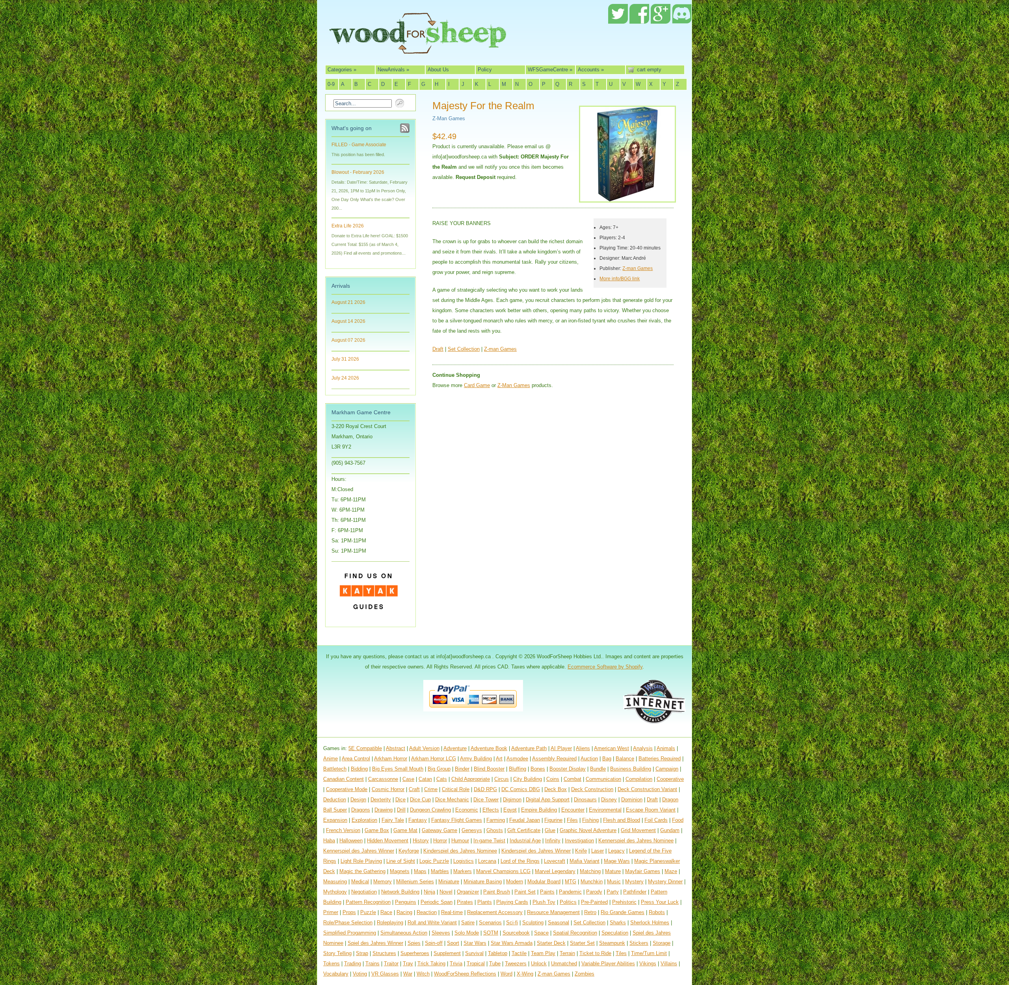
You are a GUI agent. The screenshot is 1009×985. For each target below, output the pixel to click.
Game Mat (405, 830)
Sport (453, 943)
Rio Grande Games (622, 912)
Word (506, 974)
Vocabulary (335, 974)
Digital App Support (548, 800)
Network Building (400, 892)
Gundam (669, 830)
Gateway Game (439, 830)
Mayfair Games (642, 871)
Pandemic (570, 892)
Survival (474, 953)
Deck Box (555, 789)
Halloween (351, 840)
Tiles (621, 953)
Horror (440, 840)
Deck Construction (592, 789)
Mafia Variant (584, 861)
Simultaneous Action (403, 933)
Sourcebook (516, 933)
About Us (438, 70)
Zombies (584, 974)
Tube (495, 963)
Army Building (476, 759)
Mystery (634, 881)
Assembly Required (554, 759)
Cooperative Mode (346, 789)
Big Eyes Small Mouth (397, 769)
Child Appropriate (470, 779)
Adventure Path (529, 748)
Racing (404, 912)
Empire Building (539, 810)
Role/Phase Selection (347, 922)
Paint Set (525, 892)
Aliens (583, 748)
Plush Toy (543, 902)
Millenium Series (415, 881)
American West (611, 748)
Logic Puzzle (434, 861)
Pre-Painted (594, 902)
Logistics (463, 861)
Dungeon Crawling (430, 810)
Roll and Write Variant (432, 922)
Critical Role (455, 789)
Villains (669, 963)
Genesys (472, 830)
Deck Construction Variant (647, 789)
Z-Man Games (448, 118)
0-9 (331, 84)
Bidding (359, 769)
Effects (490, 810)
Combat (572, 779)
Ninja (429, 892)
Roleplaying (390, 922)
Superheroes (414, 953)
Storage (661, 943)
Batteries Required (660, 759)
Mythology (335, 892)
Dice (400, 800)
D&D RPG (485, 789)
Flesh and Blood (621, 820)
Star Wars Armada (511, 943)
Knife (581, 851)
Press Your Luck (660, 902)
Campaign (666, 769)
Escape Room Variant (651, 810)
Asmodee (517, 759)
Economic (466, 810)
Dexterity (380, 800)
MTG (570, 881)
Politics (568, 902)
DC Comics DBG (520, 789)
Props (349, 912)
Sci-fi (512, 922)
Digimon (512, 800)
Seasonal (558, 922)
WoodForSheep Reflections (465, 974)
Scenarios (490, 922)
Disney (609, 800)
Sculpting (533, 922)
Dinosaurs (585, 800)
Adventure (455, 748)
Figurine (553, 820)
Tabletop (497, 953)
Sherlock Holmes (649, 922)
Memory (382, 881)
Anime (330, 759)
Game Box (377, 830)
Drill (401, 810)
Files (572, 820)
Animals (666, 748)
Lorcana (487, 861)
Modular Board (543, 881)
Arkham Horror (390, 759)
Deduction (334, 800)
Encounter (573, 810)
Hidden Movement (387, 840)
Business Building (630, 769)
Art (499, 759)
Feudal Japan (524, 820)
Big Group (439, 769)
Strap (362, 953)
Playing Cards (512, 902)
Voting (360, 974)
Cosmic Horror (388, 789)
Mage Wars (617, 861)
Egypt (510, 810)
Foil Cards (656, 820)
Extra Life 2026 (347, 226)
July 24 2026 (345, 378)
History (421, 840)
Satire (468, 922)
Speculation (614, 933)
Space (541, 933)
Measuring (335, 881)
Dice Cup (420, 800)
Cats (441, 779)
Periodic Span (436, 902)
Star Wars (475, 943)
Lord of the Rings (520, 861)
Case (408, 779)
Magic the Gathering (362, 871)
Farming (495, 820)
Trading (352, 963)
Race (386, 912)
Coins (552, 779)
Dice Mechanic (452, 800)
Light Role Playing (361, 861)
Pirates (465, 902)
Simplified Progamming (349, 933)
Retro (590, 912)
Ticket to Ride (595, 953)
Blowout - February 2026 (357, 172)
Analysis (643, 748)
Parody (594, 892)
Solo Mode (466, 933)
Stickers (638, 943)
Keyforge (408, 851)
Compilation (639, 779)
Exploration (364, 820)
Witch (423, 974)
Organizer (468, 892)
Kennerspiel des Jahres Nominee (636, 840)
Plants (484, 902)
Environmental (605, 810)
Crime (430, 789)
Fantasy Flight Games (456, 820)
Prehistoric (624, 902)
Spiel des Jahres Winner (375, 943)
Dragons (360, 810)
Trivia (456, 963)
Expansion (335, 820)
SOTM (490, 933)
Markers (462, 871)
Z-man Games (637, 268)
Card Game (477, 385)
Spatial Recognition (575, 933)
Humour (460, 840)
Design (358, 800)
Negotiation (364, 892)
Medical (360, 881)
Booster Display (567, 769)
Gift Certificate (523, 830)
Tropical (476, 963)
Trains (372, 963)
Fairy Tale (393, 820)
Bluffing (517, 769)
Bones (538, 769)
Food (677, 820)
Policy (485, 70)
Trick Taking (431, 963)
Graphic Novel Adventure (588, 830)
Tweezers (516, 963)
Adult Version (424, 748)
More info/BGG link (619, 278)
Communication (603, 779)
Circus (501, 779)
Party (613, 892)
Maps (420, 871)
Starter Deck (551, 943)
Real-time (452, 912)
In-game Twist (489, 840)
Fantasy (417, 820)
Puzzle (368, 912)
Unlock (539, 963)
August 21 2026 (348, 302)
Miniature (448, 881)
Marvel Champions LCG (503, 871)
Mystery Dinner (665, 881)
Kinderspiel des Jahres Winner (536, 851)
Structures (384, 953)
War (407, 974)
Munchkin (592, 881)
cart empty (649, 70)
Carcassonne (383, 779)
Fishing (590, 820)
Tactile (519, 953)
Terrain (567, 953)
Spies (414, 943)
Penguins (405, 902)
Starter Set (582, 943)
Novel (445, 892)
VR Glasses (385, 974)
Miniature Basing (483, 881)
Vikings (647, 963)
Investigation (579, 840)
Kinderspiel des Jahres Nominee (460, 851)
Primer (330, 912)
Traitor (391, 963)
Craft (414, 789)
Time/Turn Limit (649, 953)
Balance (625, 759)
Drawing (383, 810)
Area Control (356, 759)
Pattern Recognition (368, 902)
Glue (550, 830)
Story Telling (337, 953)
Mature (613, 871)
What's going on (351, 128)
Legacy (616, 851)
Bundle (598, 769)
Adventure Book (489, 748)
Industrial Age (525, 840)
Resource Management (553, 912)
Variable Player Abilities (608, 963)
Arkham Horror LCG (433, 759)
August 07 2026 (348, 340)
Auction (589, 759)
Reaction (427, 912)
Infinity (552, 840)
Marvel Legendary (555, 871)
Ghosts (494, 830)
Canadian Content (343, 779)
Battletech (334, 769)
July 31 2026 (345, 359)
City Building (527, 779)
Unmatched (564, 963)
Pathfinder (634, 892)
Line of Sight (400, 861)
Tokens (331, 963)
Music (614, 881)
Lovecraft (554, 861)
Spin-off (434, 943)
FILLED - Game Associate (358, 144)
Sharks (618, 922)
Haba (329, 840)
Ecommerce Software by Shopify (605, 667)
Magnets (400, 871)
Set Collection (464, 349)
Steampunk (612, 943)
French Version (343, 830)
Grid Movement (638, 830)
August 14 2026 (348, 321)
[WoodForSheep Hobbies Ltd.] (417, 48)
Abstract (395, 748)
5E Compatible (365, 748)
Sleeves (441, 933)
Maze (671, 871)
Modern (514, 881)
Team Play (543, 953)
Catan (425, 779)
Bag (606, 759)
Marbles (440, 871)
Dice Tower (486, 800)
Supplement (447, 953)
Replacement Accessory (495, 912)
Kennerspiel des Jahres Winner (358, 851)
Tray (408, 963)
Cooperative (670, 779)
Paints (547, 892)
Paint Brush (496, 892)
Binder (462, 769)
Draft (437, 349)
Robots (657, 912)
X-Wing (525, 974)
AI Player (561, 748)
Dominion (631, 800)
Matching (590, 871)
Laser (597, 851)
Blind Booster (489, 769)
